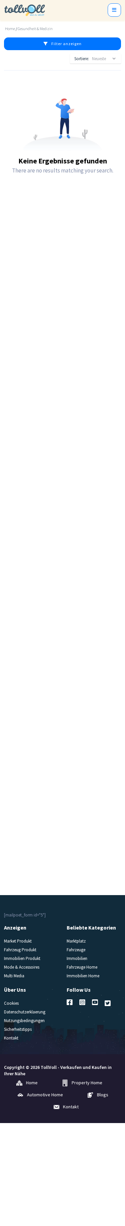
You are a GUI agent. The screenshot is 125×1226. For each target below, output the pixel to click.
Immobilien (77, 958)
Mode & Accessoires (21, 967)
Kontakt (11, 1038)
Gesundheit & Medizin (35, 29)
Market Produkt (18, 941)
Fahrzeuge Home (82, 967)
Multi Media (14, 976)
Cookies (11, 1003)
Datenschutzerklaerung (24, 1012)
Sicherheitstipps (18, 1029)
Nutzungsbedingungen (24, 1020)
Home (10, 29)
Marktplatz (76, 941)
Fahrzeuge (76, 950)
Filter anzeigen (66, 43)
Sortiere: (81, 58)
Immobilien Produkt (22, 958)
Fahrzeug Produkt (20, 950)
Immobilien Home (83, 976)
